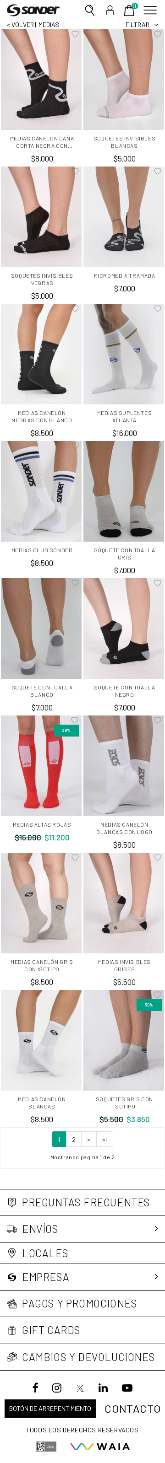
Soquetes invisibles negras (42, 279)
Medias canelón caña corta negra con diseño (42, 142)
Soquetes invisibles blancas (124, 142)
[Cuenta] (110, 10)
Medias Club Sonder (42, 550)
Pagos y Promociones (79, 1303)
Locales (45, 1253)
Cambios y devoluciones (88, 1357)
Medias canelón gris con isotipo (42, 965)
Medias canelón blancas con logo (124, 828)
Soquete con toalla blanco (42, 691)
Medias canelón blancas (42, 1102)
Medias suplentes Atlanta (124, 416)
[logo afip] (46, 1446)
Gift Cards (51, 1330)
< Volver (20, 24)
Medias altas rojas (42, 824)
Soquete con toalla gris (124, 553)
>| (104, 1139)
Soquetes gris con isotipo (124, 1102)
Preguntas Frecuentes (86, 1202)
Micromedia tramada (124, 275)
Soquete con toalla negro (124, 691)
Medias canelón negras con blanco (41, 416)
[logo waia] (100, 1446)
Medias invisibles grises (124, 965)
